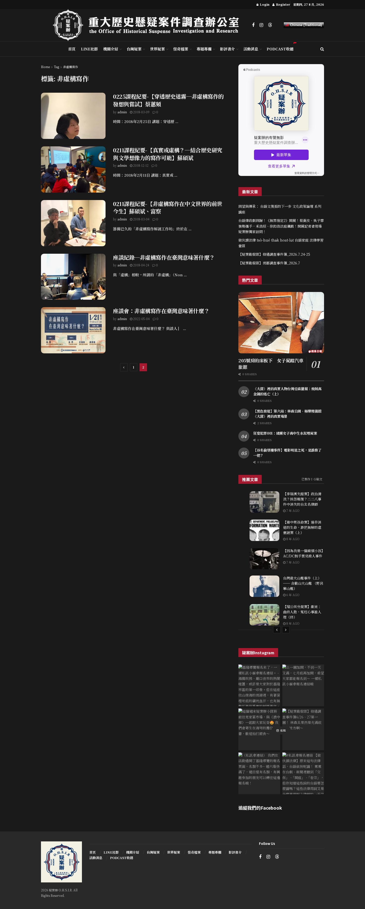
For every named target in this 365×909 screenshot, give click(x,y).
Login (264, 4)
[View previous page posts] (277, 629)
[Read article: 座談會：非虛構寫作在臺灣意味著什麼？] (73, 330)
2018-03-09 (140, 112)
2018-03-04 (140, 219)
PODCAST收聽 (280, 48)
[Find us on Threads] (270, 25)
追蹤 (282, 730)
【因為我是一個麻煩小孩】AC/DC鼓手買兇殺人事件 (303, 553)
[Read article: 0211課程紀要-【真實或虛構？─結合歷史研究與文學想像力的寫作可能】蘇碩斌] (73, 169)
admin (122, 112)
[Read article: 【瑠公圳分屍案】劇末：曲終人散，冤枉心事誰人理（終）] (264, 614)
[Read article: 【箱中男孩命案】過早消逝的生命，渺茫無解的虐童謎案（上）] (264, 530)
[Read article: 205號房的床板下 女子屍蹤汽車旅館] (281, 322)
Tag (56, 67)
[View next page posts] (286, 629)
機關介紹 (110, 48)
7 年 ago (292, 510)
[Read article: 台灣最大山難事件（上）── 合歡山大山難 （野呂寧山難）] (264, 586)
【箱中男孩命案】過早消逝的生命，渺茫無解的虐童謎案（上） (302, 527)
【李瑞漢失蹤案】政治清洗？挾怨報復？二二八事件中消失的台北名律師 (302, 499)
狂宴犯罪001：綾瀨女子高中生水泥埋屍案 (285, 433)
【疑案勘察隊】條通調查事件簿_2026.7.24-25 (274, 254)
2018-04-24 (140, 265)
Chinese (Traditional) (305, 25)
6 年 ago (292, 595)
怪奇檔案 (180, 48)
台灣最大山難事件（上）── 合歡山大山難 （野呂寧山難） (303, 583)
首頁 (71, 48)
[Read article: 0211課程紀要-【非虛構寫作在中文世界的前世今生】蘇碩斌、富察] (73, 223)
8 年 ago (292, 539)
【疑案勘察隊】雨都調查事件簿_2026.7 (269, 262)
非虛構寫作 (70, 67)
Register (282, 4)
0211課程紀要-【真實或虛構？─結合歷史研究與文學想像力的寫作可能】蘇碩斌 (167, 154)
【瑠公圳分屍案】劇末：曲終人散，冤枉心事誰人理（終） (302, 612)
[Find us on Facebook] (253, 25)
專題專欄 (204, 48)
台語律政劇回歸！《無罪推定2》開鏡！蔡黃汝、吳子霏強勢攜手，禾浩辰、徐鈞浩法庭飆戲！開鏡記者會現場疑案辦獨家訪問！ (281, 226)
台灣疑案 (134, 48)
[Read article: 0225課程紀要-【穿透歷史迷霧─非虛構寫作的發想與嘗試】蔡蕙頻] (73, 116)
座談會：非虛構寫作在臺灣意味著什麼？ (161, 311)
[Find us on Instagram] (261, 25)
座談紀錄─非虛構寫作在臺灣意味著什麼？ (164, 257)
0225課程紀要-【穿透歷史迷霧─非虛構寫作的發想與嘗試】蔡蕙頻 (168, 100)
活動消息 (250, 48)
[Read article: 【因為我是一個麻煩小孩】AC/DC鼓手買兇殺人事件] (264, 559)
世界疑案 (157, 48)
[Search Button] (322, 48)
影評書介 (227, 48)
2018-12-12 (140, 165)
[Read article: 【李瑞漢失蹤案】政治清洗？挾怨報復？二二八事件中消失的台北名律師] (264, 502)
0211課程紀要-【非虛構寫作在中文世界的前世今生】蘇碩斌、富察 (167, 207)
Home (45, 67)
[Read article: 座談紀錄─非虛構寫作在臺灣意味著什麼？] (73, 277)
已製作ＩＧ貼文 (311, 479)
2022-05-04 (141, 319)
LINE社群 (89, 48)
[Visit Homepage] (148, 25)
